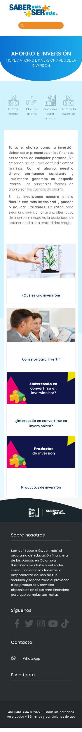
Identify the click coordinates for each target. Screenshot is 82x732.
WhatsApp (31, 658)
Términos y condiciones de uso (51, 716)
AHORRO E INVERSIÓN (38, 60)
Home (11, 60)
